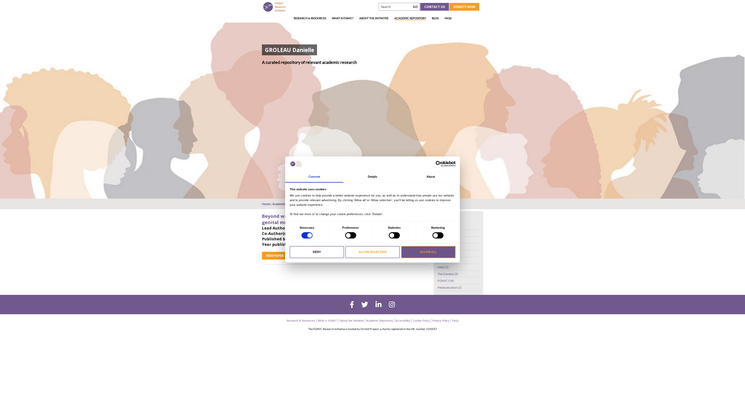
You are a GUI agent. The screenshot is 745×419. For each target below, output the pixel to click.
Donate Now (464, 7)
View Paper (275, 256)
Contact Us (434, 7)
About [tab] (430, 176)
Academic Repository (410, 18)
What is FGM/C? (342, 18)
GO (415, 7)
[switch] (350, 235)
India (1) (443, 267)
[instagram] (391, 305)
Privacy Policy (440, 320)
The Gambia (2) (447, 274)
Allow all (428, 252)
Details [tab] (372, 176)
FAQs (448, 18)
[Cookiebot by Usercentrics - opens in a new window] (439, 164)
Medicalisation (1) (449, 287)
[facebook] (352, 305)
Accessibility (402, 320)
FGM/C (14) (445, 280)
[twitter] (365, 305)
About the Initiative (374, 18)
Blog (435, 18)
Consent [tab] (314, 176)
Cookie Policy (421, 320)
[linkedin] (378, 305)
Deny (317, 252)
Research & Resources (310, 18)
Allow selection (373, 252)
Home (266, 204)
